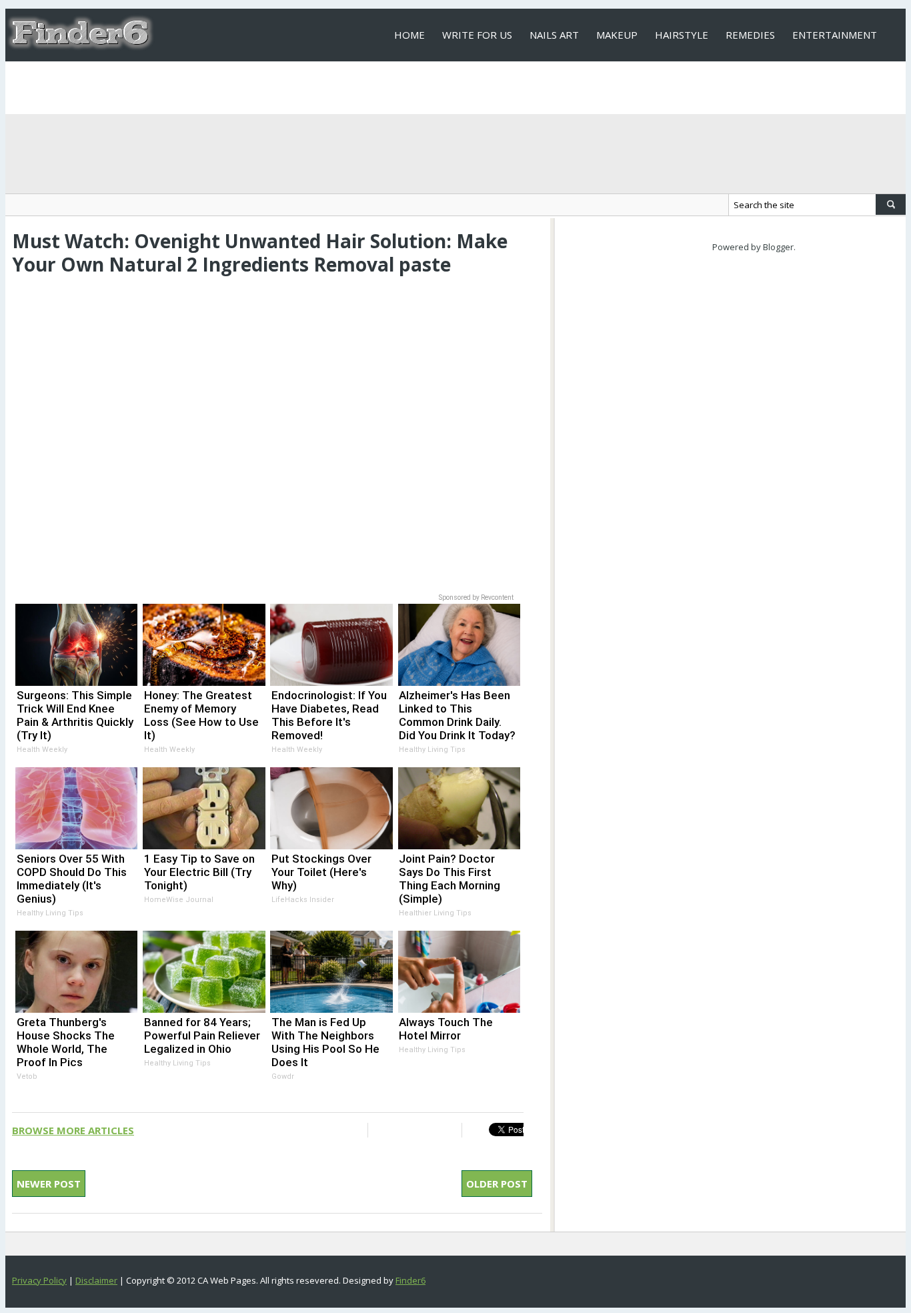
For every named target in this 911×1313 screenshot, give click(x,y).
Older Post (497, 1183)
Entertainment (834, 34)
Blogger (778, 247)
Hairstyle (681, 34)
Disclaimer (96, 1280)
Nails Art (554, 34)
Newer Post (49, 1183)
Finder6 (410, 1280)
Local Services (433, 87)
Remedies (750, 34)
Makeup (617, 34)
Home (409, 34)
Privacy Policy (39, 1280)
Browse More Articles (73, 1130)
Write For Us (477, 34)
